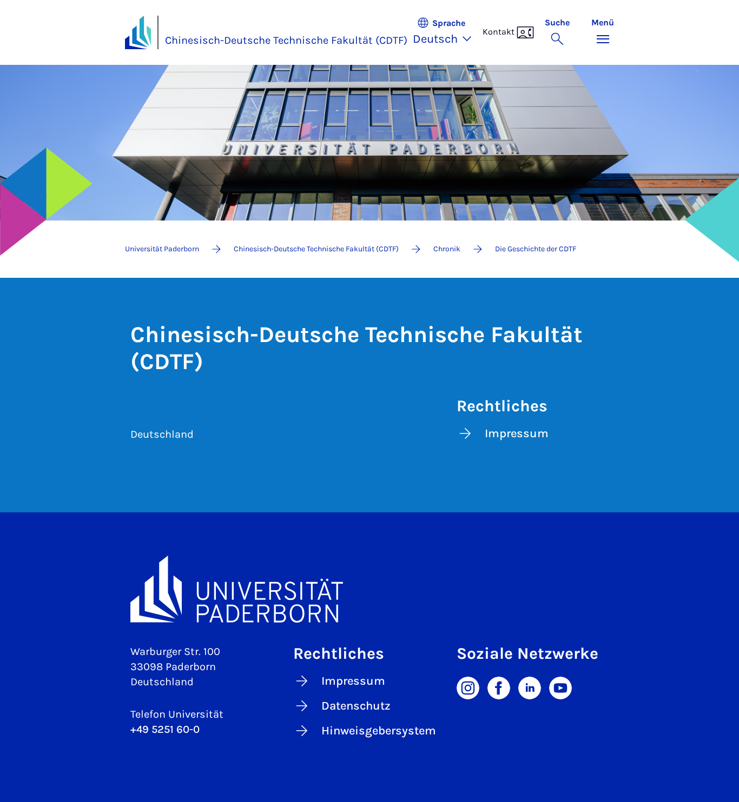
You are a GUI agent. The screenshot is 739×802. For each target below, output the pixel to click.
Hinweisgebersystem (378, 731)
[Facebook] (498, 687)
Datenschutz (356, 706)
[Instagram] (468, 687)
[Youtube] (560, 687)
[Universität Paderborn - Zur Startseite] (138, 32)
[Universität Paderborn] (369, 589)
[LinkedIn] (529, 687)
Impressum (517, 433)
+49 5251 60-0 (165, 729)
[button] (448, 32)
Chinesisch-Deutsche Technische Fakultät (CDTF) (286, 40)
